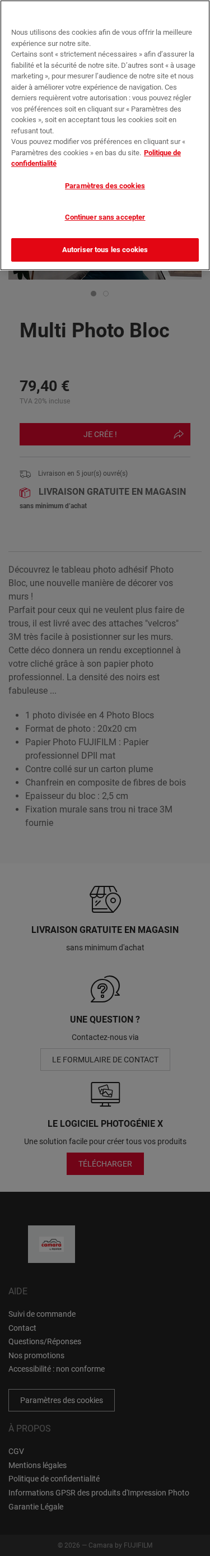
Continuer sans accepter (105, 217)
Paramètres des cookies (105, 186)
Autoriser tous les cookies (105, 249)
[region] (105, 135)
